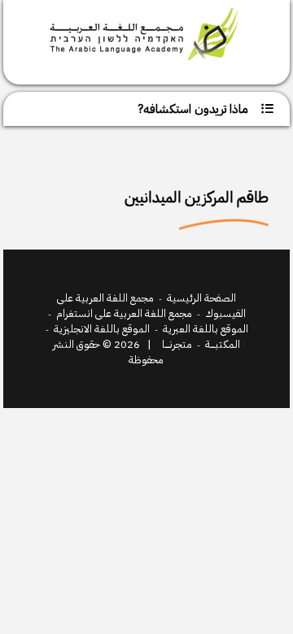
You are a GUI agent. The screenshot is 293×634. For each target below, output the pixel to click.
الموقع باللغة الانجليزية (102, 329)
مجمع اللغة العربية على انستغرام (124, 313)
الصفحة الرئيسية (201, 298)
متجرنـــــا (177, 344)
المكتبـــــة (222, 344)
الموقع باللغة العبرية (205, 329)
